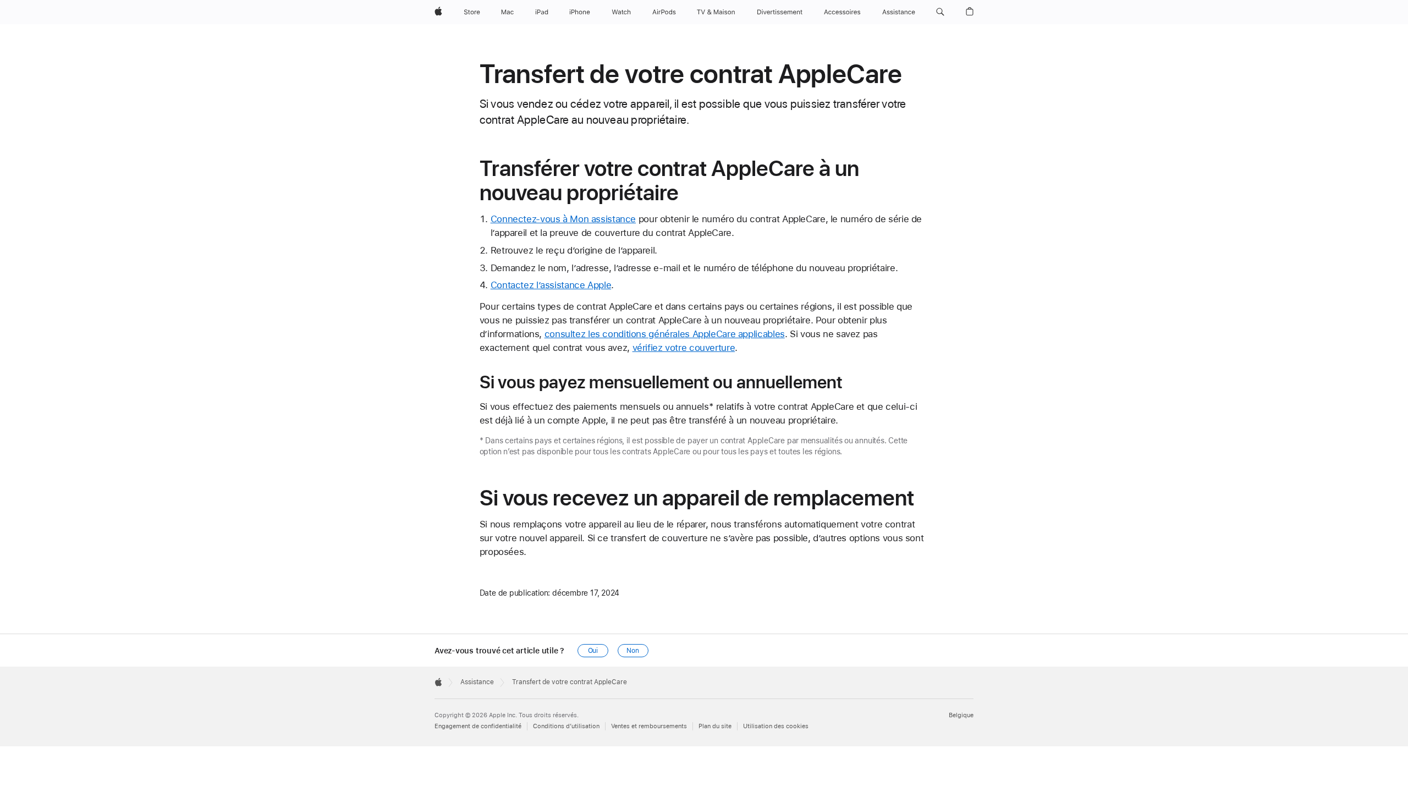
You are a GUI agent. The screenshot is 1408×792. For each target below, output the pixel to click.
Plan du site (715, 726)
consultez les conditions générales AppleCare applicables (664, 333)
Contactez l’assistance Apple (551, 284)
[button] (940, 12)
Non (632, 650)
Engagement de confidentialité (478, 726)
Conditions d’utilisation (566, 726)
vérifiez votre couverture (683, 347)
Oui (593, 650)
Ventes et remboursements (649, 726)
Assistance (477, 682)
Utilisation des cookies (776, 726)
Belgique (961, 715)
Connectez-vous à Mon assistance (563, 218)
